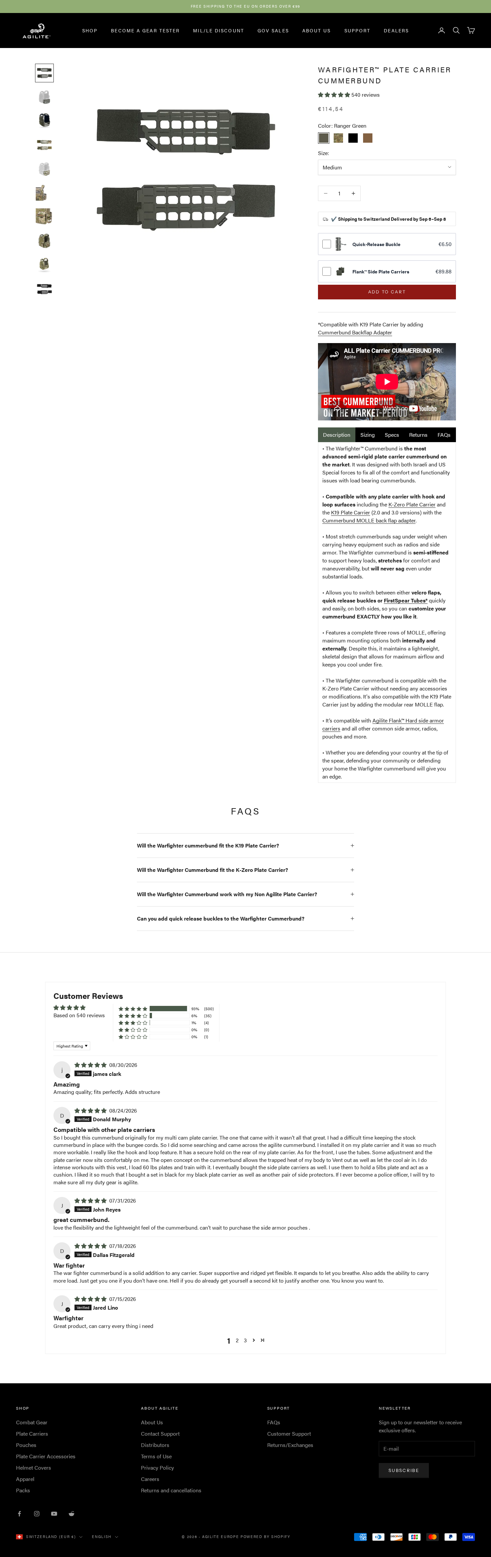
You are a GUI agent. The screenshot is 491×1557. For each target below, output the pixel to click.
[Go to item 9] (44, 265)
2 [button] (237, 1340)
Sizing (367, 434)
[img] (91, 1065)
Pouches (26, 1445)
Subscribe (403, 1470)
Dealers (396, 30)
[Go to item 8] (44, 241)
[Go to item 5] (44, 169)
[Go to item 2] (44, 97)
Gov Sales (273, 30)
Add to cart (387, 291)
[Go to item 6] (44, 193)
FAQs (444, 434)
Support (357, 30)
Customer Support (289, 1433)
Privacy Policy (157, 1467)
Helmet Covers (33, 1467)
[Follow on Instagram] (36, 1513)
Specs (392, 434)
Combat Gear (31, 1422)
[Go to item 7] (44, 217)
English (102, 1536)
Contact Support (160, 1433)
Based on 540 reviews (79, 1015)
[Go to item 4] (44, 145)
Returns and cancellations (171, 1490)
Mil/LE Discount (218, 30)
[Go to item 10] (44, 289)
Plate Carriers (32, 1433)
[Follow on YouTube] (54, 1513)
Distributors (155, 1445)
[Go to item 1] (44, 73)
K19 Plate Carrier (350, 512)
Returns (418, 434)
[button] (334, 94)
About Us (316, 30)
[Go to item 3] (44, 121)
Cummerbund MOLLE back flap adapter (369, 520)
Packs (23, 1490)
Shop (90, 30)
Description (336, 434)
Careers (150, 1479)
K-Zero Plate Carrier (412, 504)
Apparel (25, 1479)
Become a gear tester (145, 30)
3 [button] (245, 1340)
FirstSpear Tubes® (406, 600)
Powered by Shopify (265, 1536)
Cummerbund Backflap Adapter (355, 332)
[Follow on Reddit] (71, 1513)
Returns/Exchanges (290, 1445)
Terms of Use (156, 1456)
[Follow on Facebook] (19, 1513)
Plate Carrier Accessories (45, 1456)
